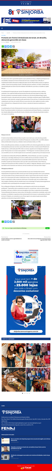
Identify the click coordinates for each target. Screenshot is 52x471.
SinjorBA (8, 32)
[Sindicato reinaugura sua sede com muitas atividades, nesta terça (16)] (5, 457)
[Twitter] (23, 4)
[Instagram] (25, 4)
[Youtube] (28, 4)
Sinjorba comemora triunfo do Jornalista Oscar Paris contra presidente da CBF (28, 447)
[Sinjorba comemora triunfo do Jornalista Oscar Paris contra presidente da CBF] (5, 449)
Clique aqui (7, 228)
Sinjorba (7, 42)
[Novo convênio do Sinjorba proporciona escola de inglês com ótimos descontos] (5, 441)
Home (2, 32)
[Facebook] (21, 4)
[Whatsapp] (30, 4)
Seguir (47, 228)
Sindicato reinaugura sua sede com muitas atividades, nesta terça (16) (30, 456)
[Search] (50, 28)
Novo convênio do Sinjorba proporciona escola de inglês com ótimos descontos (30, 439)
